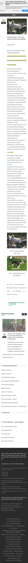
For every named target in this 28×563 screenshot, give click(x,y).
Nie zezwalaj (16, 10)
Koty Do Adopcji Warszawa (13, 518)
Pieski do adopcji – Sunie (8, 395)
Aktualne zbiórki (6, 370)
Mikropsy (22, 534)
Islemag (8, 560)
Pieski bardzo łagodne (8, 377)
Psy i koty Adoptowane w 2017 (13, 546)
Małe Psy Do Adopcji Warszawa (10, 534)
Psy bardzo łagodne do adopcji (13, 539)
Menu (14, 15)
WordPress (19, 560)
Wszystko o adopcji (10, 555)
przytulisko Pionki (6, 430)
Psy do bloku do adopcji (13, 544)
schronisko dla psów (7, 441)
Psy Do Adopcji (21, 525)
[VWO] (5, 10)
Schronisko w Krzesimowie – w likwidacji (13, 406)
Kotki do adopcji (6, 374)
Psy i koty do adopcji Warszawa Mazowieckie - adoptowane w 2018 (17, 288)
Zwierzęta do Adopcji (12, 294)
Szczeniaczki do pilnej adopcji (10, 381)
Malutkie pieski (5, 388)
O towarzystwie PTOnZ (14, 558)
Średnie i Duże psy (7, 392)
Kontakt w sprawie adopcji (9, 403)
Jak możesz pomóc (8, 551)
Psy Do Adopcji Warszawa (9, 426)
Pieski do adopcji (8, 354)
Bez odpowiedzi (17, 291)
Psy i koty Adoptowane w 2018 (13, 548)
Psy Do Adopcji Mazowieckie (13, 523)
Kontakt (19, 555)
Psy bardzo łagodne (17, 354)
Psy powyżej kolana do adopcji (13, 537)
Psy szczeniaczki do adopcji (13, 541)
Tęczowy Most (19, 553)
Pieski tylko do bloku (7, 384)
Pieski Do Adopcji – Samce (9, 399)
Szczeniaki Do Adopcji (7, 437)
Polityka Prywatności (8, 553)
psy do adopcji (5, 434)
